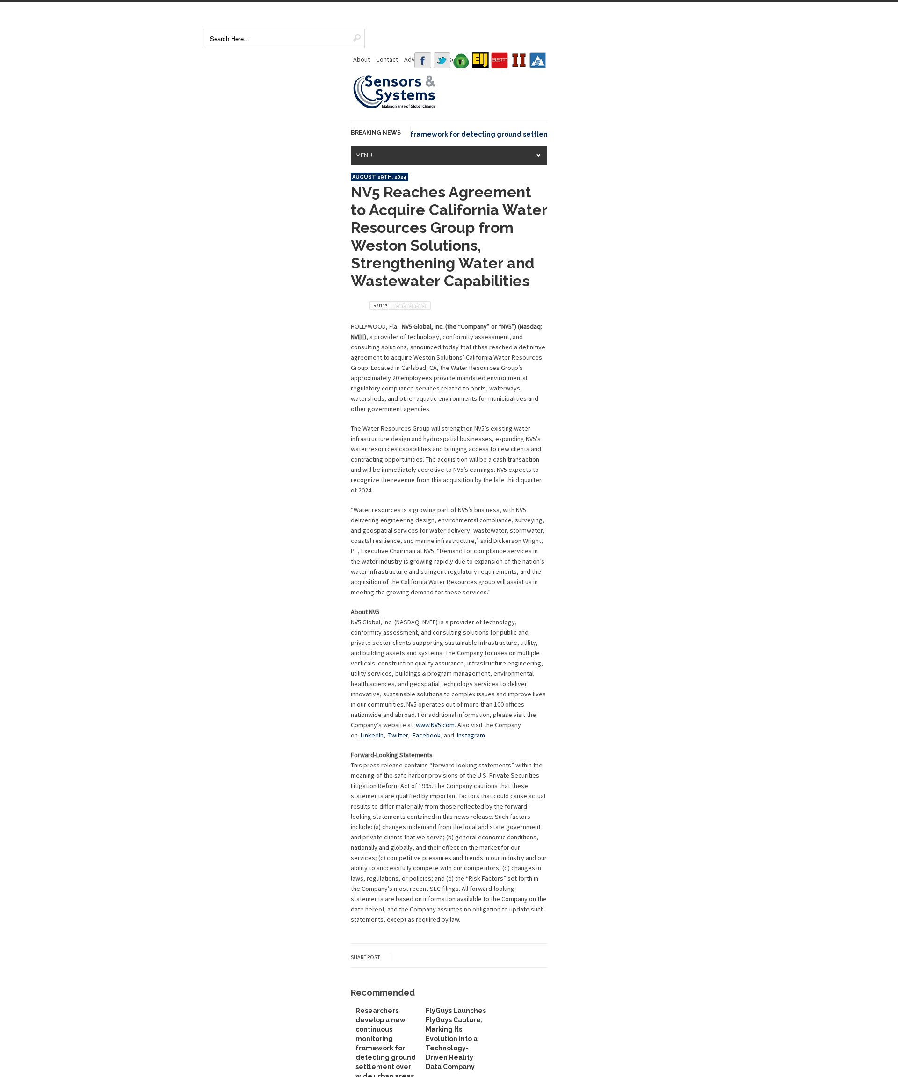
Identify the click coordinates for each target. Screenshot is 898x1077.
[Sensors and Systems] (395, 107)
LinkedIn (372, 735)
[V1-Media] (461, 60)
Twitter (398, 735)
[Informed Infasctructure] (518, 60)
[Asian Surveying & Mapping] (499, 60)
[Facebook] (422, 60)
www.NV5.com (435, 725)
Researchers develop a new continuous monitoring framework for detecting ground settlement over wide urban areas (416, 134)
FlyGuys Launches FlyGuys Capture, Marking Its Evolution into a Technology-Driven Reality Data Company (456, 1038)
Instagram (471, 735)
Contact (387, 59)
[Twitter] (442, 60)
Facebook (427, 735)
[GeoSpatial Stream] (537, 60)
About (361, 59)
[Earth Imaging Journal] (480, 60)
